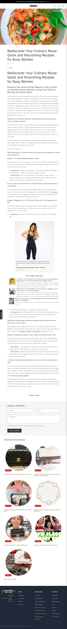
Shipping (54, 607)
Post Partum (21, 598)
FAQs (53, 604)
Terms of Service (56, 613)
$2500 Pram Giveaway (10, 579)
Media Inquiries (56, 601)
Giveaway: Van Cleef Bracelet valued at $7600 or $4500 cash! (47, 510)
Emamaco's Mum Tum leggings (30, 331)
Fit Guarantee (38, 598)
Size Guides (55, 598)
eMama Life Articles (40, 601)
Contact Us (55, 595)
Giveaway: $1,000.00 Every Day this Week (45, 545)
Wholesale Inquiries (40, 610)
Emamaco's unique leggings (19, 375)
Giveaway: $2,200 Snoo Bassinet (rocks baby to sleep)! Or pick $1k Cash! (47, 475)
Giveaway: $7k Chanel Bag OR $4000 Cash (16, 545)
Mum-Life (20, 601)
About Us (37, 595)
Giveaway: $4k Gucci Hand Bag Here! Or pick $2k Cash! (18, 510)
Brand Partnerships (40, 607)
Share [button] (11, 67)
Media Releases (39, 604)
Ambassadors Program (41, 613)
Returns (54, 610)
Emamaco (54, 192)
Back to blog (34, 395)
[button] (3, 6)
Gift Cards (20, 604)
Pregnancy (21, 595)
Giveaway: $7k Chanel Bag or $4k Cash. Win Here (18, 474)
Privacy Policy (55, 616)
